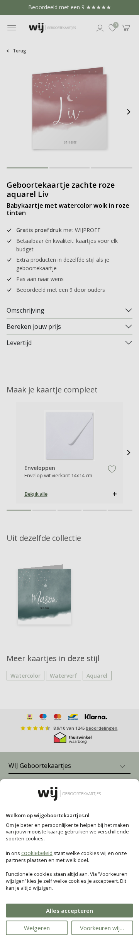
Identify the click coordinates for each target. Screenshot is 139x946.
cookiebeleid (37, 853)
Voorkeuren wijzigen (106, 928)
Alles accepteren (69, 910)
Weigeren (37, 928)
